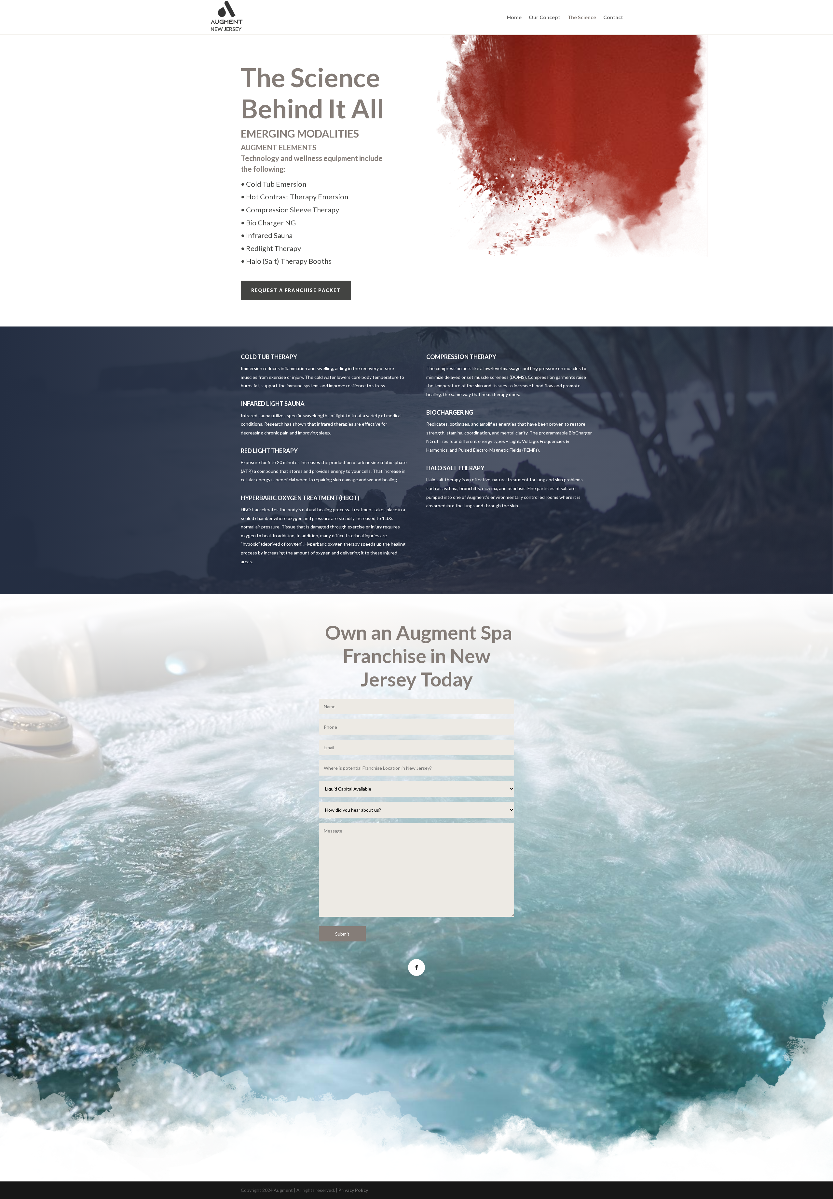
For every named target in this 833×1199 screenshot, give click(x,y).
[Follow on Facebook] (416, 967)
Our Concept (544, 17)
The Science (581, 17)
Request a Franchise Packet (296, 290)
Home (514, 17)
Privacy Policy (353, 1190)
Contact (613, 17)
